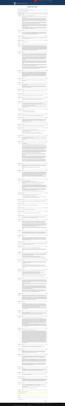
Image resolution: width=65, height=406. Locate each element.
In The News (47, 403)
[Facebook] (47, 0)
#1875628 (46, 235)
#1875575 (46, 199)
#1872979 (46, 135)
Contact (30, 403)
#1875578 (46, 203)
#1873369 (46, 170)
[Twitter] (50, 0)
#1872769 (46, 78)
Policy (50, 403)
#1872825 (46, 93)
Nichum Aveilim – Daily (41, 0)
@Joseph (43, 295)
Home (27, 403)
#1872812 (46, 97)
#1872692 (46, 70)
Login (45, 0)
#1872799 (46, 82)
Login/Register (43, 403)
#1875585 (46, 207)
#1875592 (46, 215)
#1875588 (46, 211)
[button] (50, 2)
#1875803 (46, 293)
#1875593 (46, 219)
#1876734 (46, 372)
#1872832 (46, 101)
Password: (19, 397)
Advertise (33, 403)
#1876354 (46, 301)
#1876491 (46, 354)
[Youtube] (51, 0)
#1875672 (46, 269)
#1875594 (46, 230)
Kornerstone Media (32, 405)
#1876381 (46, 344)
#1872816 (46, 89)
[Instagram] (49, 0)
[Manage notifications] (63, 404)
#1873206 (46, 163)
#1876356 (46, 310)
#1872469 (46, 30)
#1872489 (46, 40)
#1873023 (46, 141)
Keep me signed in (21, 399)
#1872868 (46, 117)
